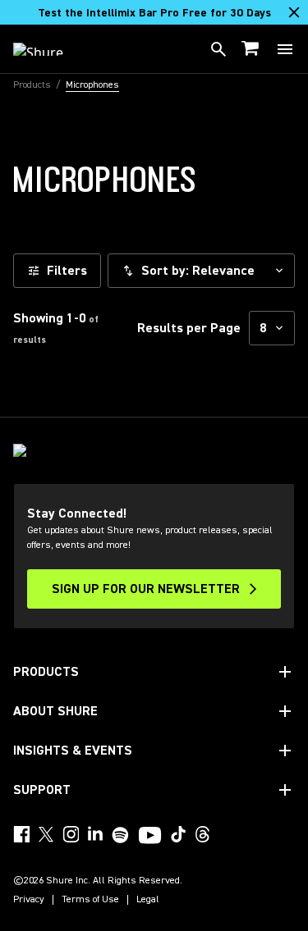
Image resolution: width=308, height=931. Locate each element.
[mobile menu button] (285, 49)
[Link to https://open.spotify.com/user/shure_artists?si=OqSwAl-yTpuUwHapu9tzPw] (121, 835)
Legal (147, 900)
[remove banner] (294, 12)
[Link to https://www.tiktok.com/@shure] (178, 834)
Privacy (28, 900)
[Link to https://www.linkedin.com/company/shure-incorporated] (95, 834)
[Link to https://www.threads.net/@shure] (203, 834)
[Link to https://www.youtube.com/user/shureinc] (150, 836)
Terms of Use (90, 900)
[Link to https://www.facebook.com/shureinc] (21, 834)
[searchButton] (218, 49)
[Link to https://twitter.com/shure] (46, 834)
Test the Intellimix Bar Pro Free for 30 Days (154, 13)
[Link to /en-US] (49, 49)
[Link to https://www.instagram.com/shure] (70, 834)
